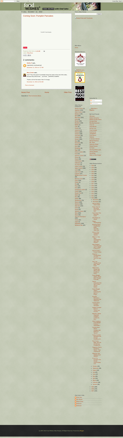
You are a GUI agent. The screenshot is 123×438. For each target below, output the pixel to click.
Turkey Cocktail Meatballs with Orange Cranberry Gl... (96, 337)
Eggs (76, 150)
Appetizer (77, 110)
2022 (92, 173)
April (94, 378)
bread (76, 119)
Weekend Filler (79, 225)
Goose (76, 157)
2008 (92, 389)
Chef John (79, 397)
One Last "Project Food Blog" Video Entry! (96, 263)
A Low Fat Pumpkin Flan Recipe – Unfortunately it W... (96, 361)
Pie (76, 184)
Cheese (77, 132)
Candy (76, 128)
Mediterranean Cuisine (81, 175)
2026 (92, 165)
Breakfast (77, 123)
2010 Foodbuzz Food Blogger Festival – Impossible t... (96, 323)
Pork (76, 187)
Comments (95, 103)
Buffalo (77, 124)
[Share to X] (27, 55)
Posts (93, 100)
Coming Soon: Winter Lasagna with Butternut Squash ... (96, 330)
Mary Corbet (30, 72)
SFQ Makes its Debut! (96, 218)
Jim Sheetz (79, 399)
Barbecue (77, 114)
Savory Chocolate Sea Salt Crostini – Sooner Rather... (96, 284)
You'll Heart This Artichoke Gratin (96, 214)
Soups (76, 209)
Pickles (77, 182)
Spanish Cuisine (79, 211)
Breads (77, 121)
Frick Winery (93, 135)
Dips (76, 141)
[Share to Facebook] (28, 55)
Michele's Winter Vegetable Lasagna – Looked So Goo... (96, 316)
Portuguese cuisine (80, 189)
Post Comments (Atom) (35, 95)
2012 (92, 193)
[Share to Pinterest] (30, 55)
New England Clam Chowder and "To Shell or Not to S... (96, 246)
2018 (92, 181)
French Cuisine (79, 152)
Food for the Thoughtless (93, 132)
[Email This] (24, 55)
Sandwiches (78, 200)
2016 (92, 185)
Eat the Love (93, 128)
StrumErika (92, 153)
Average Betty (93, 121)
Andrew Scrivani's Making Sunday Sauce (95, 118)
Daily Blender (93, 126)
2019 (92, 179)
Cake (76, 126)
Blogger (82, 430)
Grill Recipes (78, 161)
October (95, 366)
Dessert (77, 139)
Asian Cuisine (78, 112)
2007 (92, 391)
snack (76, 207)
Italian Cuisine (78, 168)
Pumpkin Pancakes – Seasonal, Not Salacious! (96, 298)
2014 (92, 189)
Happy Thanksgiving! (96, 222)
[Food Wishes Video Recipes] (96, 110)
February (95, 382)
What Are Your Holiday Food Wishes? (96, 355)
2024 (92, 169)
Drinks (76, 144)
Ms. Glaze (92, 142)
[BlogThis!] (25, 55)
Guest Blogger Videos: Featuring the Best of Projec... (96, 291)
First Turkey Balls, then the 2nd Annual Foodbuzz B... (96, 343)
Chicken (77, 133)
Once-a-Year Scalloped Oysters (95, 234)
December (96, 199)
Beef (76, 115)
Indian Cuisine (78, 166)
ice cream (77, 164)
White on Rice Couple (95, 155)
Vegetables (78, 223)
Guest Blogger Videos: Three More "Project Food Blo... (96, 277)
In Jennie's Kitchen (94, 139)
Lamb (76, 170)
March (94, 380)
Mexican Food (78, 178)
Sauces (77, 202)
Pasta (76, 180)
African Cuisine (79, 108)
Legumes (77, 173)
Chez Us (92, 124)
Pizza (76, 185)
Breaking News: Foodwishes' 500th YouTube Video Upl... (96, 227)
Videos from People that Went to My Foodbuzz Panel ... (96, 270)
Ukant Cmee (80, 401)
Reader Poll (78, 193)
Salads (76, 198)
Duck (76, 146)
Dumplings (77, 148)
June (94, 374)
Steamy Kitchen (94, 151)
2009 (92, 387)
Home (47, 92)
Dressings (77, 142)
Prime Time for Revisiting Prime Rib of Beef (96, 209)
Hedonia (92, 137)
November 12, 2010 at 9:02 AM (35, 82)
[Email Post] (44, 51)
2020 (92, 177)
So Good (92, 148)
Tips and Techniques (80, 216)
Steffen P (29, 63)
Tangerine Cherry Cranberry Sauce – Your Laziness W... (97, 349)
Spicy (76, 213)
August (95, 370)
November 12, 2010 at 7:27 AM (35, 67)
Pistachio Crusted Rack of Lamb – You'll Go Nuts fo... (96, 256)
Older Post (68, 92)
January (95, 384)
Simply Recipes (94, 146)
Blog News (30, 53)
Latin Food (78, 171)
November (96, 201)
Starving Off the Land (95, 149)
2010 (92, 197)
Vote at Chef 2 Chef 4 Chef (96, 204)
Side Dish (77, 205)
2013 (92, 191)
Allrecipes (92, 116)
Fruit (76, 153)
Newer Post (25, 92)
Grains (76, 159)
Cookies (77, 137)
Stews (76, 214)
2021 (92, 175)
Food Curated (93, 130)
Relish (76, 195)
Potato (76, 191)
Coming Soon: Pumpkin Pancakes (38, 16)
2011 (92, 195)
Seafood (77, 204)
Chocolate (77, 135)
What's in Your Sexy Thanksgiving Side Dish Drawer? (96, 239)
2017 (92, 183)
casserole (77, 130)
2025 (92, 167)
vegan (76, 221)
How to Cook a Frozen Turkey (96, 251)
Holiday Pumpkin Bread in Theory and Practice (96, 309)
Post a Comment (29, 85)
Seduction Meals (94, 144)
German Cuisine (79, 155)
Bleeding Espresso (94, 123)
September (96, 368)
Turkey (76, 220)
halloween (77, 162)
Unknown (79, 403)
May (94, 376)
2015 (92, 187)
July (94, 372)
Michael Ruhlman (94, 140)
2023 (92, 171)
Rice (76, 196)
